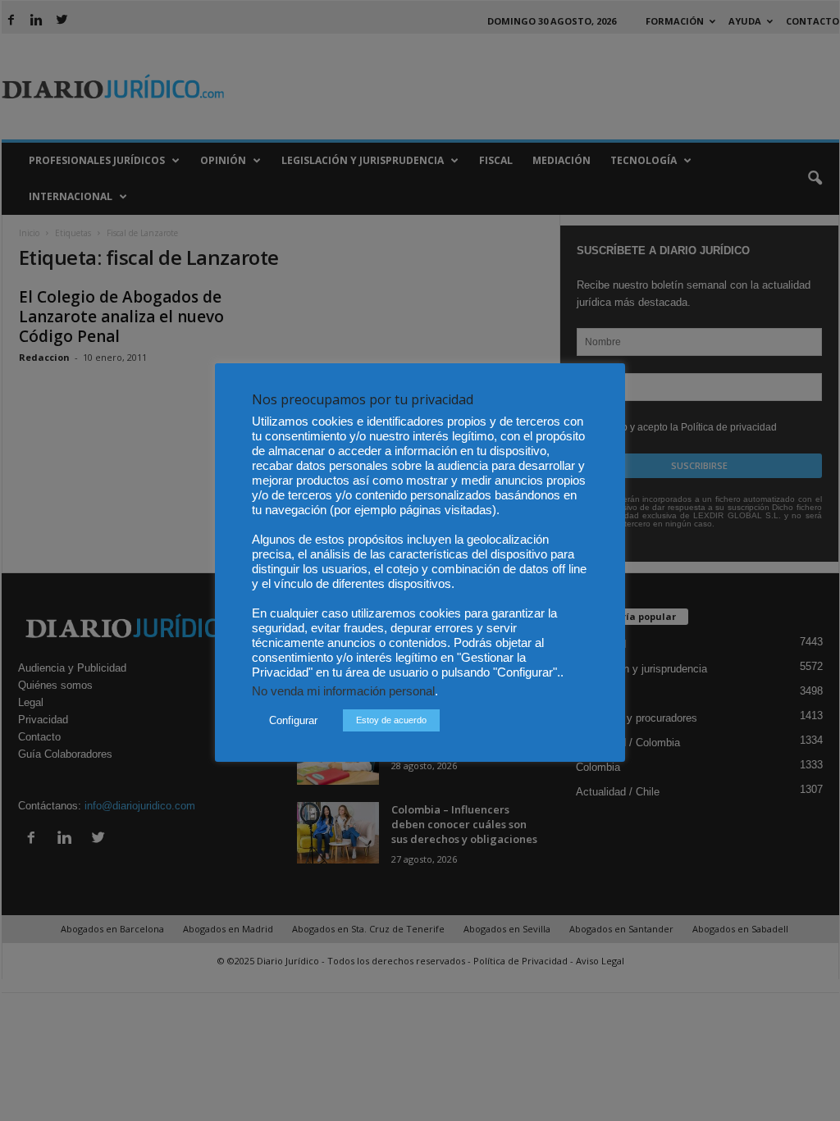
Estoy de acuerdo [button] (391, 720)
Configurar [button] (293, 720)
